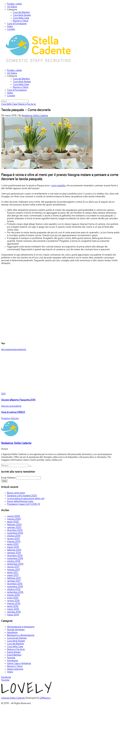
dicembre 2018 (14, 555)
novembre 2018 (15, 558)
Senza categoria (15, 669)
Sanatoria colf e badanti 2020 (22, 495)
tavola (23, 349)
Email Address (8, 478)
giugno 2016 (13, 600)
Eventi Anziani (14, 652)
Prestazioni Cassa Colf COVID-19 (23, 504)
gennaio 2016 (14, 612)
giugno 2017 (13, 567)
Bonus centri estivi (16, 493)
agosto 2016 (13, 595)
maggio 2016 (13, 603)
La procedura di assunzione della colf (25, 498)
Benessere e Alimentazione (20, 635)
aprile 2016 (12, 606)
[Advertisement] (60, 303)
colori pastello (58, 185)
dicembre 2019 (14, 530)
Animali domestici (16, 629)
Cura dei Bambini (21, 12)
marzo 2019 (13, 547)
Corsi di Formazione (17, 23)
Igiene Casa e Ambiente (19, 663)
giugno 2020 (13, 516)
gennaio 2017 (14, 581)
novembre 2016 (15, 586)
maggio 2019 (13, 541)
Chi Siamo (12, 6)
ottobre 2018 (13, 561)
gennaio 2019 (14, 553)
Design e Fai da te (27, 104)
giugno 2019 (13, 538)
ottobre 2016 (13, 589)
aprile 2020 (13, 522)
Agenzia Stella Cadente (13, 698)
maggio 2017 (13, 569)
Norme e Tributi (20, 21)
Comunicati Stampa (17, 638)
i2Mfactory (45, 698)
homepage (12, 660)
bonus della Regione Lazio (20, 501)
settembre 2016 (15, 592)
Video (10, 26)
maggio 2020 (14, 519)
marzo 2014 (13, 615)
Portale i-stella (14, 4)
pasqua (16, 349)
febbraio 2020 (14, 524)
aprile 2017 (12, 572)
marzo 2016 (13, 609)
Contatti (11, 29)
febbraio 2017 (14, 578)
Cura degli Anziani (22, 15)
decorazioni (7, 349)
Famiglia (11, 658)
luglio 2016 (12, 598)
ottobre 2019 (13, 536)
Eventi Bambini (14, 655)
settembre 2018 (15, 564)
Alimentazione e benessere (20, 627)
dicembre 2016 (14, 584)
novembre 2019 (15, 533)
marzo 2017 (13, 575)
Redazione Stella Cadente (35, 115)
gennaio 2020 (14, 527)
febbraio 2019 (14, 550)
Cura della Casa (21, 18)
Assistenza (12, 632)
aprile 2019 (12, 544)
